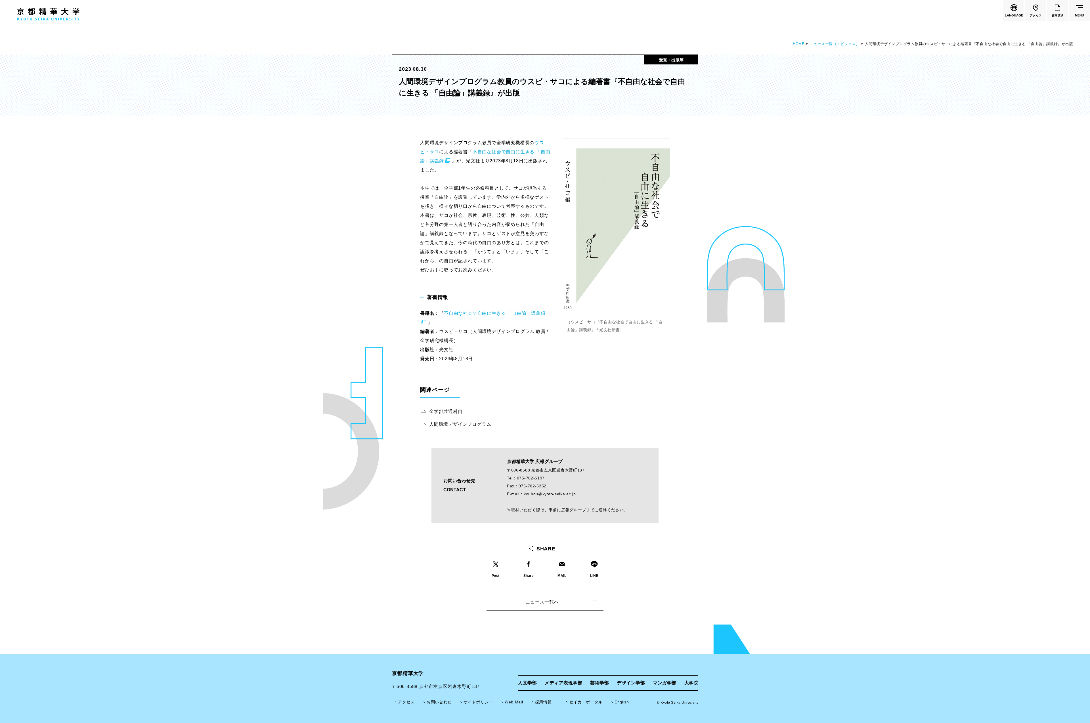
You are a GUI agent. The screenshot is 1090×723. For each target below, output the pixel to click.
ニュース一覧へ (542, 602)
